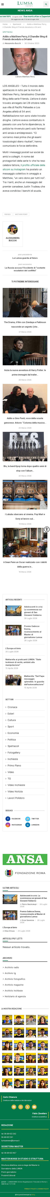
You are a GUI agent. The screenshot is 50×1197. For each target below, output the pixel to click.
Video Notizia (15, 791)
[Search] (46, 4)
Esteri (11, 713)
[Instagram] (20, 1107)
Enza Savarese (28, 920)
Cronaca (12, 707)
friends (7, 214)
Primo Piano (14, 765)
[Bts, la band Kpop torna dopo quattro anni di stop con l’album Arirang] (25, 446)
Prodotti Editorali (8, 1175)
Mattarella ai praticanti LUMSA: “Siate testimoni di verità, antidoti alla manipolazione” (23, 662)
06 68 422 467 (10, 1153)
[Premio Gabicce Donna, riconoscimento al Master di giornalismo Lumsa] (13, 630)
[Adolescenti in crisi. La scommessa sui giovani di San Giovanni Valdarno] (13, 610)
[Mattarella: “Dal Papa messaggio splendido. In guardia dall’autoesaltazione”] (13, 680)
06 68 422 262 (10, 1134)
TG (9, 778)
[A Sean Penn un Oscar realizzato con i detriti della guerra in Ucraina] (25, 542)
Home (5, 24)
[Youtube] (34, 1107)
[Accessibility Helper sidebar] (47, 529)
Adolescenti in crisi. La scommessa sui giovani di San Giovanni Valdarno (33, 611)
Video (11, 772)
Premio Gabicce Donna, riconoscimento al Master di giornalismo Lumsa (33, 632)
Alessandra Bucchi (13, 43)
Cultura (12, 720)
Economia (13, 733)
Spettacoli (17, 24)
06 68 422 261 (7, 1137)
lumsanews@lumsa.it (10, 1141)
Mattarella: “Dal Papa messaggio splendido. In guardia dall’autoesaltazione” (34, 680)
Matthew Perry (21, 214)
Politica (12, 739)
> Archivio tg (9, 973)
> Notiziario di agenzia (14, 996)
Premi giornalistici (8, 1172)
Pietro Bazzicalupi (29, 904)
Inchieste (13, 759)
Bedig (33, 1194)
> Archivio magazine (13, 984)
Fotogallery (14, 752)
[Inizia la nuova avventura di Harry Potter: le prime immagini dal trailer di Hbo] (25, 350)
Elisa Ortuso (10, 931)
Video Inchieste (16, 785)
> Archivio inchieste (13, 990)
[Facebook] (13, 1107)
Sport (11, 726)
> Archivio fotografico (14, 979)
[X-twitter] (27, 1107)
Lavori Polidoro (16, 798)
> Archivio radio (11, 967)
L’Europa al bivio (13, 648)
